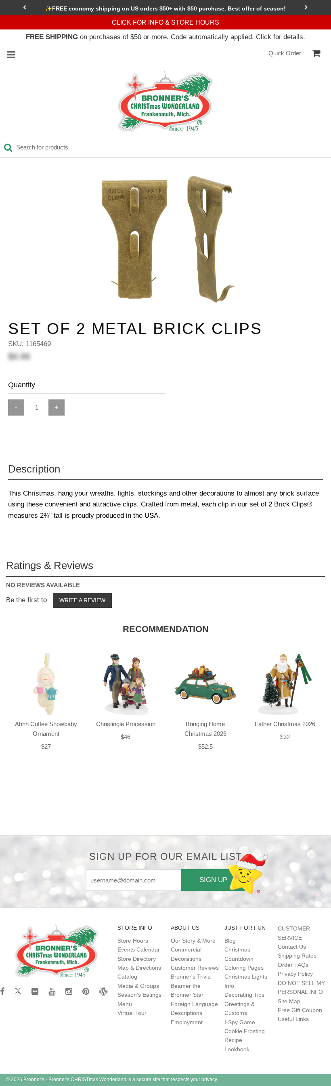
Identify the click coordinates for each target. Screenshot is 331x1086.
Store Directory (136, 959)
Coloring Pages (244, 967)
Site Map (289, 1001)
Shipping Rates (297, 955)
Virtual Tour (132, 1013)
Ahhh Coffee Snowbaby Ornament (46, 728)
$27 (46, 746)
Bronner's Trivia (191, 976)
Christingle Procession (125, 723)
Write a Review (82, 600)
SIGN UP (213, 880)
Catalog (127, 976)
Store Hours (132, 940)
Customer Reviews (195, 967)
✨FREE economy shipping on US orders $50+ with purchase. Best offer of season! (165, 8)
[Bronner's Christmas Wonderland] (165, 102)
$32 (285, 736)
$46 (125, 736)
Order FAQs (293, 965)
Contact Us (292, 946)
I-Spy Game (239, 1022)
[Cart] (316, 53)
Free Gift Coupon (300, 1010)
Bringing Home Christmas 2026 (205, 728)
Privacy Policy (295, 973)
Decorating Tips (244, 994)
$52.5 (205, 746)
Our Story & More (193, 940)
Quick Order (284, 53)
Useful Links (293, 1019)
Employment (187, 1022)
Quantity (21, 385)
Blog (230, 940)
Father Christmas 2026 (285, 723)
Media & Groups (138, 986)
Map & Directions (139, 967)
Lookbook (236, 1049)
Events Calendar (138, 949)
